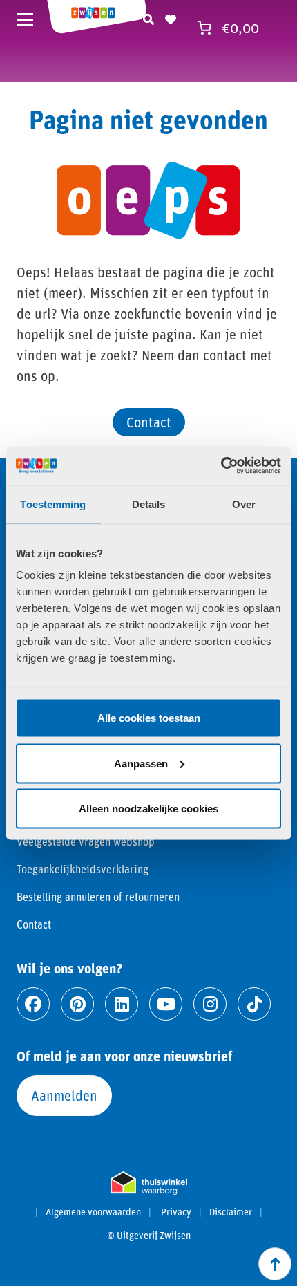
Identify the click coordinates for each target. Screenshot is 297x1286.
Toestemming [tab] (53, 504)
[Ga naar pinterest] (77, 1004)
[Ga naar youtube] (165, 1004)
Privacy (176, 1212)
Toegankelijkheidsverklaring (82, 868)
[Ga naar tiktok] (254, 1004)
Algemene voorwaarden (93, 1212)
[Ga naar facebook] (33, 1004)
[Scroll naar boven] (274, 1263)
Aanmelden (64, 1095)
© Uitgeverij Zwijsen (149, 1235)
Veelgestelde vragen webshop (86, 841)
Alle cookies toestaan (148, 718)
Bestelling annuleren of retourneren (98, 896)
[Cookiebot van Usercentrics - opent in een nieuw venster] (220, 466)
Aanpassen (141, 763)
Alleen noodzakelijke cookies (148, 808)
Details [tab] (149, 504)
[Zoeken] (148, 17)
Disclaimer (230, 1212)
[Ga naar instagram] (210, 1004)
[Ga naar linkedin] (121, 1004)
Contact (148, 422)
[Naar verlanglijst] (170, 17)
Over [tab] (244, 504)
